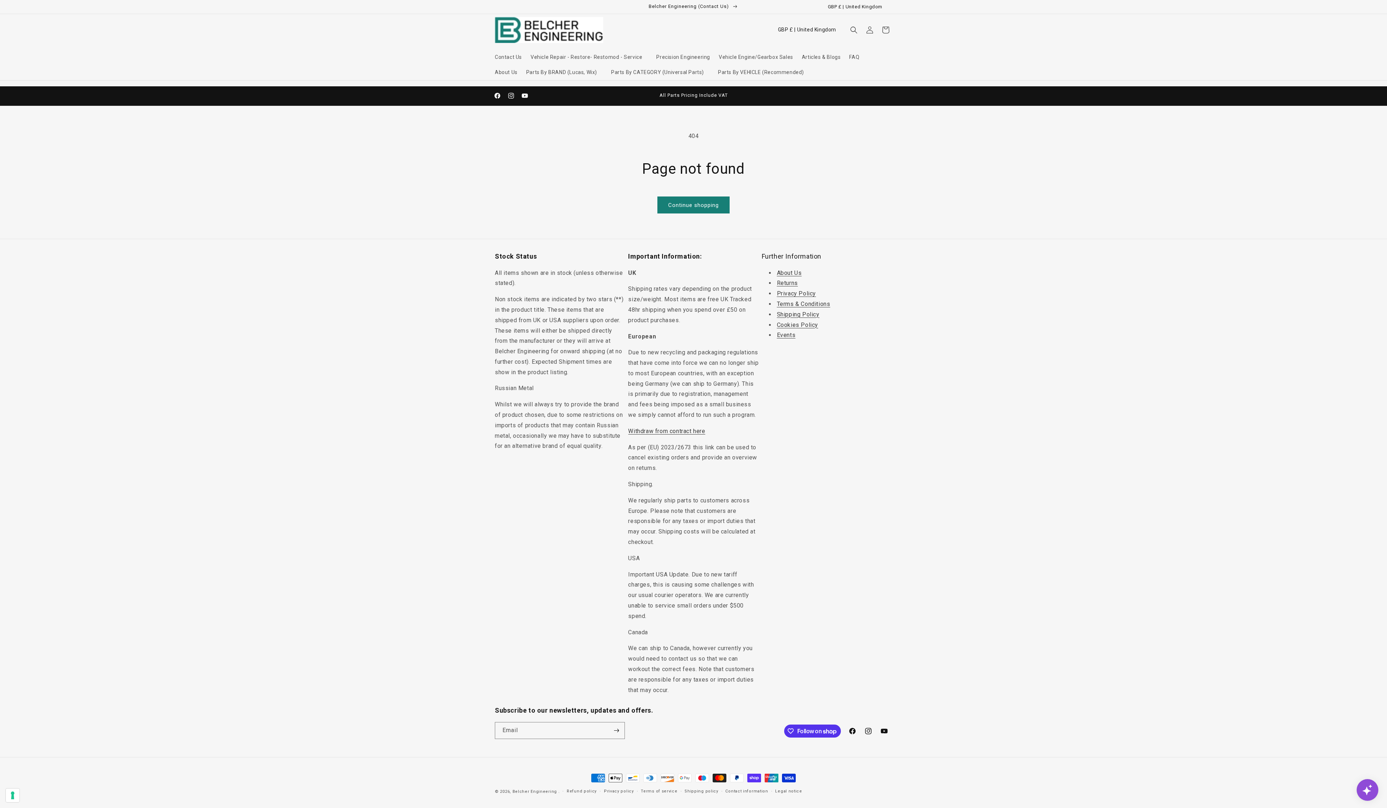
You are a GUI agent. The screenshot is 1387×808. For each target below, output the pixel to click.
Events (786, 335)
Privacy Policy (796, 293)
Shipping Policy (798, 314)
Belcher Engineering (535, 791)
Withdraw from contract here (666, 431)
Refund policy (582, 791)
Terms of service (659, 791)
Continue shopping (693, 205)
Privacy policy (619, 791)
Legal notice (788, 791)
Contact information (746, 791)
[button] (589, 57)
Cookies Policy (797, 324)
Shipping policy (701, 791)
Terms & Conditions (803, 304)
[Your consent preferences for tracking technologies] (13, 795)
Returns (787, 283)
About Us (789, 272)
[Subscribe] (617, 730)
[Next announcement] (770, 96)
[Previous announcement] (617, 96)
